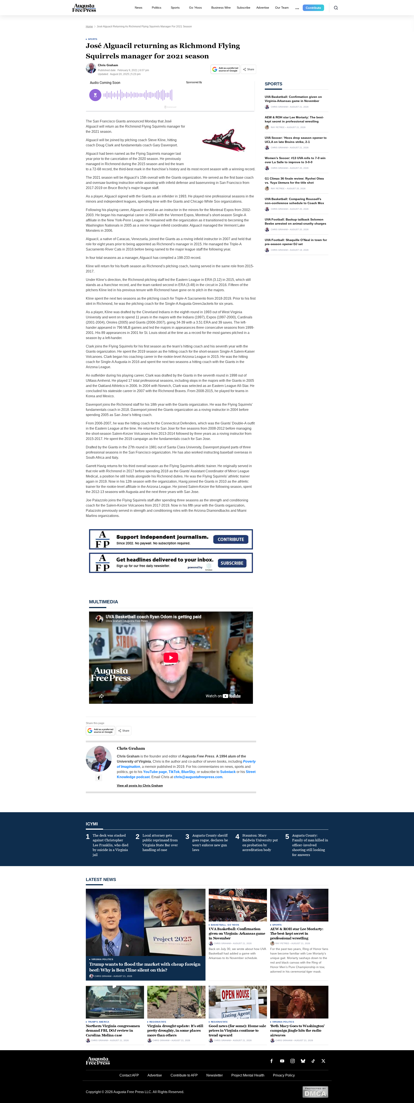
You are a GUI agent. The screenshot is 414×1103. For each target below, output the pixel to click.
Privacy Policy (284, 1075)
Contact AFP (129, 1075)
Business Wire (221, 7)
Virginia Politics (102, 959)
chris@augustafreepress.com (198, 777)
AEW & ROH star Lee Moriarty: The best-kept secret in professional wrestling (296, 933)
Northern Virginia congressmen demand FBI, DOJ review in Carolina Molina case (113, 1030)
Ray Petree (278, 127)
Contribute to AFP (184, 1075)
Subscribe (243, 7)
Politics (156, 7)
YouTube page (155, 772)
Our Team (282, 7)
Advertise (262, 7)
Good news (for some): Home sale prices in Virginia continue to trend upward (237, 1030)
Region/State (157, 1022)
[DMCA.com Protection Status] (315, 1092)
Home (89, 26)
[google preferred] (226, 69)
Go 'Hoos (233, 925)
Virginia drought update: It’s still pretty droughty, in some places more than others (175, 1030)
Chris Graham (131, 748)
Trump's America (98, 1022)
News (138, 7)
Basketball (218, 925)
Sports (175, 7)
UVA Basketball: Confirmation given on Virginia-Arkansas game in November (237, 933)
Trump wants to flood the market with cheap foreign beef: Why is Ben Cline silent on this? (145, 967)
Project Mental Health (247, 1075)
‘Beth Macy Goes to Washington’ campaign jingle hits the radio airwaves (297, 1030)
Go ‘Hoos (195, 7)
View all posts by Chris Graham (140, 785)
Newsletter (214, 1075)
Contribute (313, 7)
